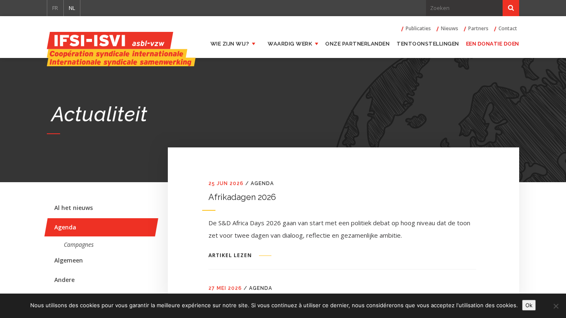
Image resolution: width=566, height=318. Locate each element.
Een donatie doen (492, 44)
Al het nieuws (73, 208)
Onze (357, 44)
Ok (528, 305)
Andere (64, 280)
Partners (478, 28)
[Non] (555, 306)
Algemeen (68, 260)
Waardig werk (290, 44)
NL (72, 8)
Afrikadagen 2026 (242, 197)
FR (55, 8)
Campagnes (79, 244)
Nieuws (449, 28)
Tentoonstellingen (428, 44)
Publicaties (418, 28)
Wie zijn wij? (229, 44)
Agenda (65, 227)
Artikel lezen (230, 255)
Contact (507, 28)
